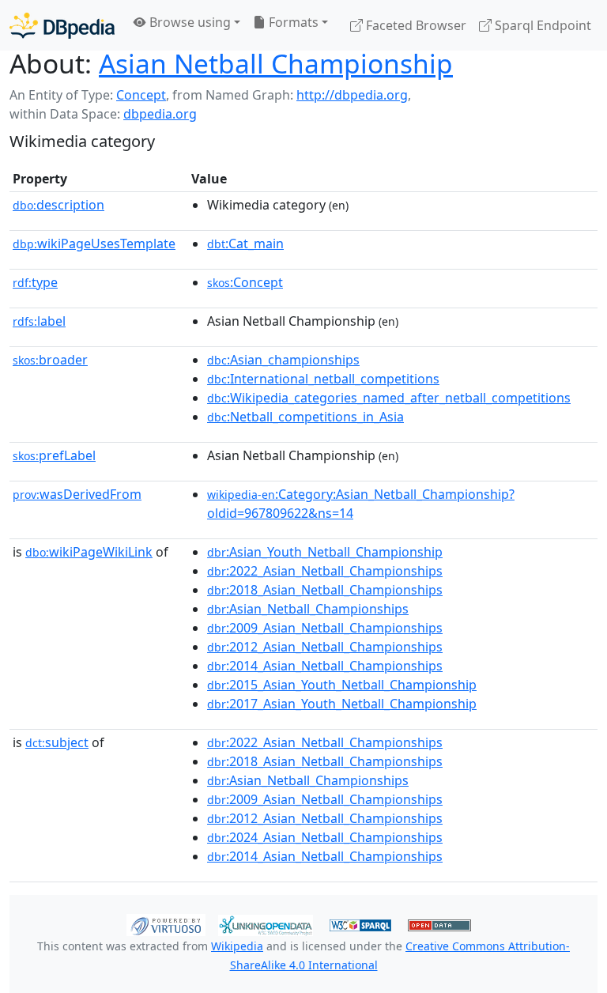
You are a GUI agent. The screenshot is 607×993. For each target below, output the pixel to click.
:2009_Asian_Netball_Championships (325, 627)
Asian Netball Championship (276, 63)
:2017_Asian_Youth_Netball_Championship (342, 703)
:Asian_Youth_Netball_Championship (325, 552)
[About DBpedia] (62, 25)
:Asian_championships (283, 359)
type (35, 282)
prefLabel (54, 455)
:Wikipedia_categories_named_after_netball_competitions (389, 397)
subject (57, 742)
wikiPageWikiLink (89, 552)
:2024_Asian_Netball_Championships (325, 837)
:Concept (245, 282)
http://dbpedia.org (352, 95)
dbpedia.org (160, 114)
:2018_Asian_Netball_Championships (325, 589)
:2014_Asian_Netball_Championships (325, 665)
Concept (141, 95)
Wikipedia (237, 945)
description (58, 204)
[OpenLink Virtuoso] (165, 924)
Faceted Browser (414, 25)
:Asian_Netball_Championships (308, 608)
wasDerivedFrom (77, 494)
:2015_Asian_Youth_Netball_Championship (342, 684)
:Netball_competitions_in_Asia (305, 416)
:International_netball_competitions (323, 378)
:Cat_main (245, 243)
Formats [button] (292, 22)
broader (50, 359)
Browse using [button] (188, 22)
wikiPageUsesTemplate (94, 243)
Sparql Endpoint (541, 25)
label (39, 321)
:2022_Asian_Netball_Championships (325, 571)
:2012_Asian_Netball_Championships (325, 646)
